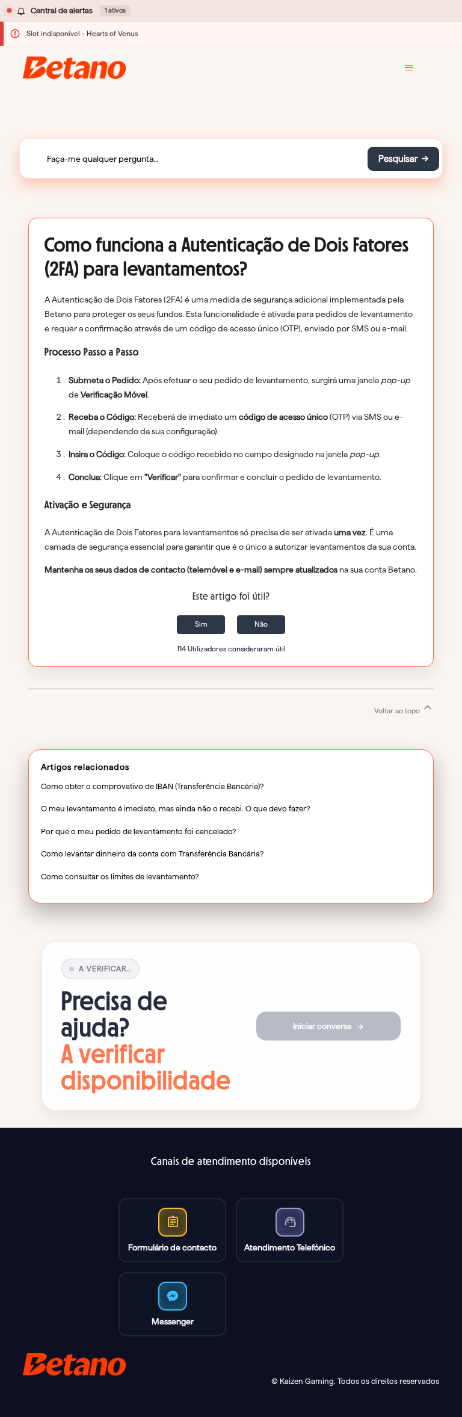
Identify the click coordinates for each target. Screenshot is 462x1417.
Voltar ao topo (398, 711)
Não (261, 624)
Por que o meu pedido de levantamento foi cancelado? (138, 831)
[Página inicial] (74, 68)
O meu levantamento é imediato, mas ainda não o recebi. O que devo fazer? (175, 808)
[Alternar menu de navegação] (417, 68)
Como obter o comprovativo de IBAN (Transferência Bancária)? (152, 786)
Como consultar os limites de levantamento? (120, 876)
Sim (201, 624)
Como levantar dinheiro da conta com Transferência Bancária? (152, 853)
